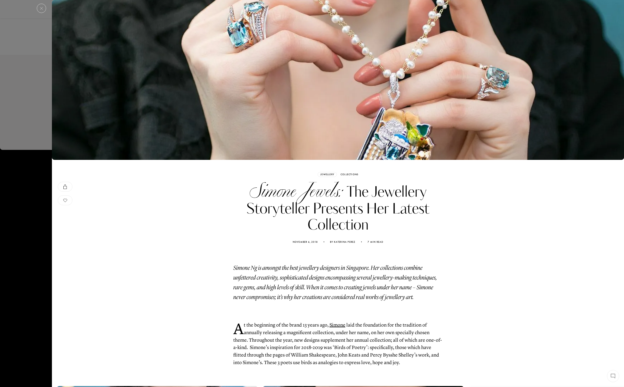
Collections (349, 174)
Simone (337, 325)
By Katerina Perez (342, 242)
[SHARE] (65, 187)
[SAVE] (65, 200)
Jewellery (327, 174)
